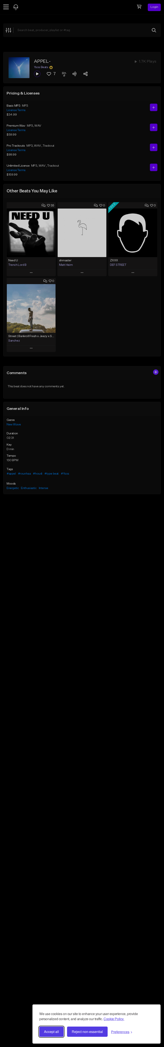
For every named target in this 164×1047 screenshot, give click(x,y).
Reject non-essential (87, 1031)
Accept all (51, 1031)
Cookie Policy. (114, 1018)
